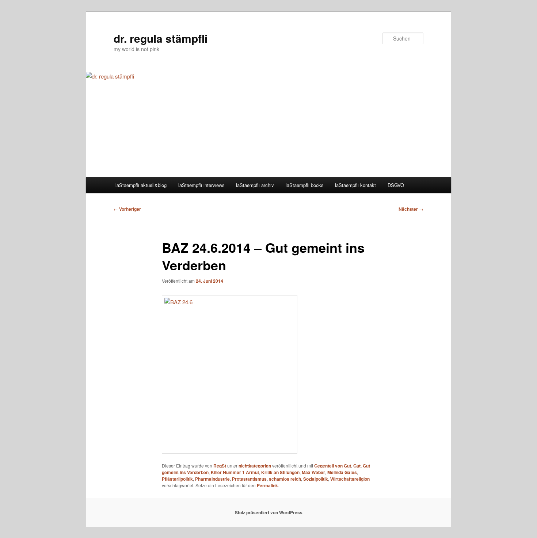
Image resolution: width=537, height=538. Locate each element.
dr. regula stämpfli (160, 38)
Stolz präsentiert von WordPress (268, 512)
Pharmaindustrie (212, 479)
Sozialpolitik (315, 479)
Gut (357, 465)
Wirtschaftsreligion (350, 479)
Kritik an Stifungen (280, 472)
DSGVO (396, 185)
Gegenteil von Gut (332, 465)
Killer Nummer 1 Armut (235, 472)
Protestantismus (249, 479)
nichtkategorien (255, 465)
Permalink (267, 485)
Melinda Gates (342, 472)
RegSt (219, 465)
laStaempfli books (305, 185)
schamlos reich (285, 479)
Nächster (411, 209)
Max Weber (313, 472)
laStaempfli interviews (201, 185)
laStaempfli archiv (255, 185)
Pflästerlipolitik (177, 479)
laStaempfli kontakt (355, 185)
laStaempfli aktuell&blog (141, 185)
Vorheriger (127, 209)
